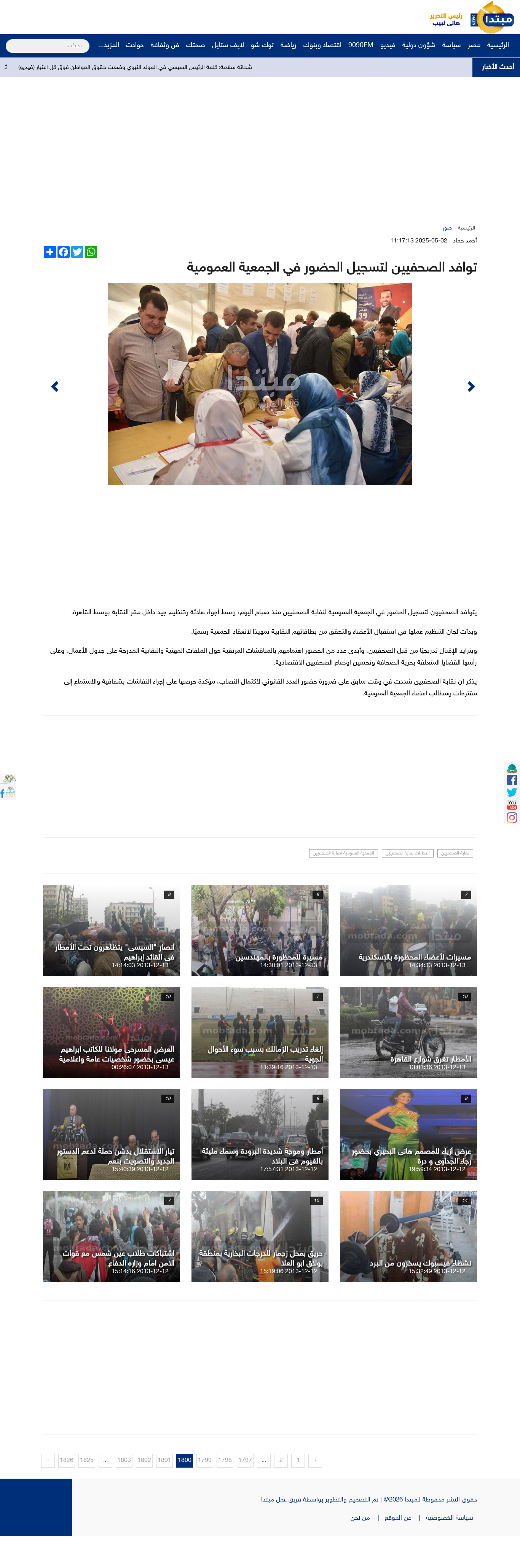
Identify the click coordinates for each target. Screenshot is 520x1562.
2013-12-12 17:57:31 (288, 1195)
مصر (474, 45)
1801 (164, 1486)
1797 (245, 1486)
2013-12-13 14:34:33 (437, 991)
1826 (66, 1486)
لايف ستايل (228, 45)
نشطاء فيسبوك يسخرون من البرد (420, 1289)
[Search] (9, 41)
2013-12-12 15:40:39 (140, 1195)
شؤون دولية (418, 45)
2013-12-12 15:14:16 (140, 1297)
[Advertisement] (143, 17)
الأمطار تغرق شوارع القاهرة (431, 1085)
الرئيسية (499, 45)
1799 (205, 1486)
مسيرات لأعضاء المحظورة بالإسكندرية (415, 983)
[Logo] (442, 17)
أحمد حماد (465, 241)
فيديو (388, 45)
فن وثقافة (165, 45)
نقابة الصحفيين (455, 879)
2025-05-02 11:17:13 (418, 241)
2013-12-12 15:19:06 (288, 1297)
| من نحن (368, 1544)
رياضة (289, 45)
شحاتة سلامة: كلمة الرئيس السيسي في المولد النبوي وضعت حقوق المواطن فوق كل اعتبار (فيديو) (205, 67)
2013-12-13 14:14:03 (140, 991)
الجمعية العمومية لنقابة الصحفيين (343, 879)
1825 (87, 1486)
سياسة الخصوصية (451, 1544)
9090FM (360, 45)
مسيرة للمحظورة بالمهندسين (279, 983)
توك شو (262, 45)
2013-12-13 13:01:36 (437, 1093)
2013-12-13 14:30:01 (288, 991)
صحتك (195, 45)
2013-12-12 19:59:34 (437, 1195)
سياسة (451, 45)
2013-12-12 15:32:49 (437, 1297)
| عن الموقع (405, 1544)
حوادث (135, 45)
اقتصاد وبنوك (322, 45)
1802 (144, 1486)
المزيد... (108, 45)
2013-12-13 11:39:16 (288, 1093)
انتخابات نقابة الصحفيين (408, 879)
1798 (225, 1486)
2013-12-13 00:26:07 (140, 1093)
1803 (124, 1486)
